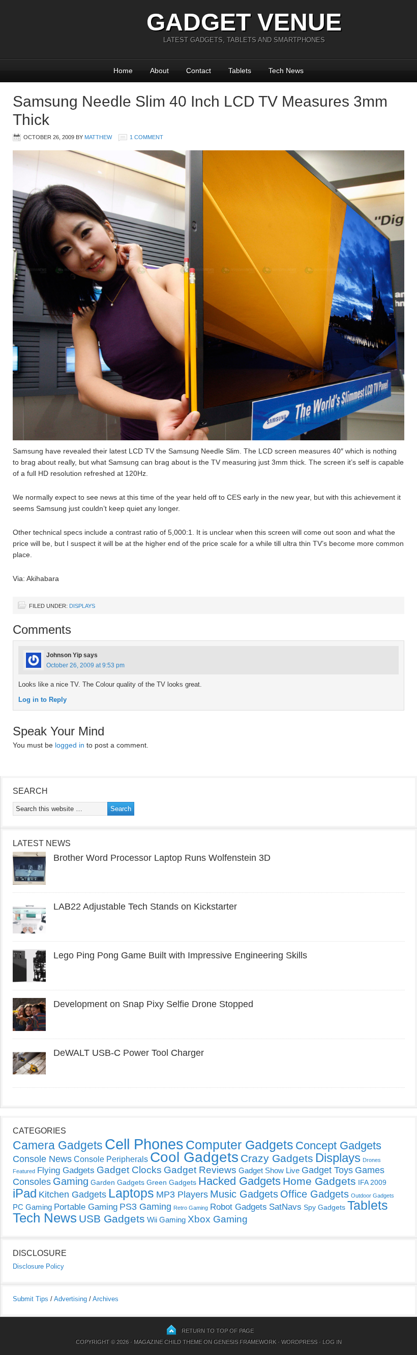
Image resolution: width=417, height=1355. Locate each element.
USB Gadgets (112, 1219)
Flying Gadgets (66, 1170)
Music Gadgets (244, 1194)
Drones (372, 1160)
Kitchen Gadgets (72, 1194)
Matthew (98, 137)
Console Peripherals (111, 1159)
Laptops (131, 1193)
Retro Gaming (190, 1208)
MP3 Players (182, 1194)
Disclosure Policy (38, 1266)
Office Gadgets (314, 1194)
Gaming (70, 1181)
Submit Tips (30, 1299)
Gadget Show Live (269, 1170)
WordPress (299, 1342)
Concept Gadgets (338, 1145)
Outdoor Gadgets (372, 1195)
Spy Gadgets (324, 1207)
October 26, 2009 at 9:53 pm (85, 665)
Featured (24, 1171)
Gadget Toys (327, 1170)
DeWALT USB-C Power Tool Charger (128, 1053)
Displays (82, 606)
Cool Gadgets (194, 1157)
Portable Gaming (85, 1207)
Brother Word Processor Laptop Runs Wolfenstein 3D (162, 858)
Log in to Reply (42, 699)
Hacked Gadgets (239, 1181)
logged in (69, 745)
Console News (42, 1159)
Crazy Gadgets (277, 1158)
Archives (105, 1299)
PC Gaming (32, 1207)
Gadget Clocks (129, 1170)
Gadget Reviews (200, 1170)
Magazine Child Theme (168, 1342)
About (159, 71)
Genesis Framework (245, 1342)
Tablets (239, 71)
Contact (198, 71)
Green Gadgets (171, 1182)
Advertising (70, 1299)
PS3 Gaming (145, 1207)
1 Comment (146, 137)
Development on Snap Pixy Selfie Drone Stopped (153, 1004)
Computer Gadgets (239, 1145)
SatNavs (285, 1206)
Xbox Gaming (218, 1219)
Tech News (286, 71)
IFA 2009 (372, 1182)
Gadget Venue (244, 22)
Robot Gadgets (238, 1207)
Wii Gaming (166, 1219)
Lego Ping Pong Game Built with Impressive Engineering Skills (180, 955)
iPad (25, 1193)
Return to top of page (218, 1331)
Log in (332, 1342)
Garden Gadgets (117, 1182)
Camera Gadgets (58, 1145)
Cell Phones (144, 1144)
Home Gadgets (319, 1181)
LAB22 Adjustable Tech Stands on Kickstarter (145, 906)
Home (123, 71)
